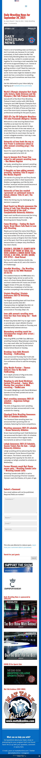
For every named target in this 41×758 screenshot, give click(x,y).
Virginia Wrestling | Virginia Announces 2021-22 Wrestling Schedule (16, 295)
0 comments (13, 23)
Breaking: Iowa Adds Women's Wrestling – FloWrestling (16, 352)
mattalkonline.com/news (23, 86)
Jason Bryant (10, 21)
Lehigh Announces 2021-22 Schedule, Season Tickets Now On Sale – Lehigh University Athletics (19, 445)
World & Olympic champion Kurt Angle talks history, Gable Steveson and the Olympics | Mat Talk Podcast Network (20, 93)
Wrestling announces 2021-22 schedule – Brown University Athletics (20, 428)
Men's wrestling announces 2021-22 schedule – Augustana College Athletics (19, 400)
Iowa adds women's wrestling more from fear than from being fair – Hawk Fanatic (20, 315)
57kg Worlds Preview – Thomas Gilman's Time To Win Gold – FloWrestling (17, 369)
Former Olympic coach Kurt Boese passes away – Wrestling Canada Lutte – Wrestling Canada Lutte (20, 468)
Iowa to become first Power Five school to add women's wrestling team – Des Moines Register (20, 159)
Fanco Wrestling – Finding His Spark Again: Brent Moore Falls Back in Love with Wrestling (20, 225)
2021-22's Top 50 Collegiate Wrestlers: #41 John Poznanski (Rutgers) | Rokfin (20, 117)
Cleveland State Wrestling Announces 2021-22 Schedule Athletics (19, 415)
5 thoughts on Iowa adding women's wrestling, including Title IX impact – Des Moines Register (20, 172)
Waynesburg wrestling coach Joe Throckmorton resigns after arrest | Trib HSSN (19, 333)
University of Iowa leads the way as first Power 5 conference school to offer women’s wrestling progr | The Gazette (19, 144)
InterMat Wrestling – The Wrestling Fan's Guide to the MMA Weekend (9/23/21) (19, 270)
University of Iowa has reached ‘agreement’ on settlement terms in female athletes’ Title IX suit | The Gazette (19, 193)
